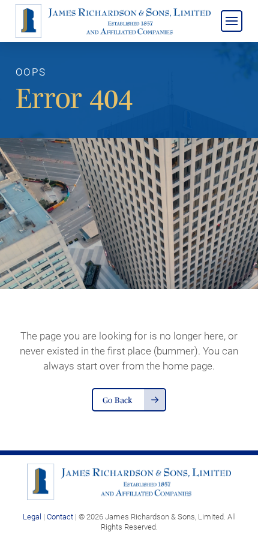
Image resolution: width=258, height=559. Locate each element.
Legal (32, 516)
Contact (60, 516)
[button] (231, 21)
